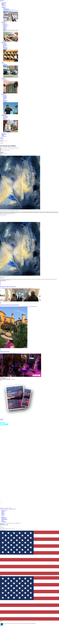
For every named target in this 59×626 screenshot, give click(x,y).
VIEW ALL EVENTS (3, 280)
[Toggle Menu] (0, 139)
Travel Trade (3, 4)
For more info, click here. (3, 214)
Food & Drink (3, 42)
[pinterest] (2, 505)
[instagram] (2, 501)
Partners (3, 512)
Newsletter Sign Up (2, 530)
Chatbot (3, 515)
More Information (33, 623)
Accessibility (3, 514)
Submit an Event (4, 2)
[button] (29, 598)
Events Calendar (12, 210)
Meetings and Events (4, 510)
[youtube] (2, 502)
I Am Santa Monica (4, 519)
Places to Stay (3, 78)
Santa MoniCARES (4, 517)
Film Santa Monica (4, 3)
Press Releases (3, 513)
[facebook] (2, 429)
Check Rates (1, 137)
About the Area (3, 6)
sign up (1, 380)
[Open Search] (3, 138)
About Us (3, 516)
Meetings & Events (4, 5)
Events (2, 62)
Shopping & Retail (4, 114)
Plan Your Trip (3, 94)
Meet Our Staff (3, 518)
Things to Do (3, 22)
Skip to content (2, 0)
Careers (3, 520)
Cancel (2, 140)
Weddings (3, 511)
